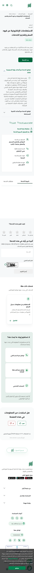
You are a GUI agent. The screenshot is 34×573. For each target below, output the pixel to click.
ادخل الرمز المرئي (28, 260)
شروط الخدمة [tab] (25, 181)
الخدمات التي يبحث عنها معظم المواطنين (21, 289)
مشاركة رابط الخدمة (23, 129)
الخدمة (30, 27)
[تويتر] (19, 540)
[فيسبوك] (15, 540)
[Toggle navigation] (3, 5)
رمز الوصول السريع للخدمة (21, 132)
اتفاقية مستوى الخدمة (25, 122)
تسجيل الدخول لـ (19, 450)
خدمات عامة (12, 13)
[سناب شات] (10, 540)
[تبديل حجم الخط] (17, 518)
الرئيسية (30, 13)
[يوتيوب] (24, 540)
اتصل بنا (13, 122)
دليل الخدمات (21, 13)
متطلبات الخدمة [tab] (8, 181)
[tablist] (17, 181)
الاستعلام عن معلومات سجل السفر (20, 305)
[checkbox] (22, 423)
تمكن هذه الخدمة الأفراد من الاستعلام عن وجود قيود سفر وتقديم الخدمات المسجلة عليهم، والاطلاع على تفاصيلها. (17, 49)
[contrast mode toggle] (21, 518)
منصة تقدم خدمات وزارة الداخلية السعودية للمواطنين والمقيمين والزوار (17, 470)
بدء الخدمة (25, 59)
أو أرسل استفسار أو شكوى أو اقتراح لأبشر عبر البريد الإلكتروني (18, 397)
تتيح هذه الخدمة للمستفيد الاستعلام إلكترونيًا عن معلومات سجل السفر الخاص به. (20, 312)
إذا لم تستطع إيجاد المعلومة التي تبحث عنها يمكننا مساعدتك (17, 343)
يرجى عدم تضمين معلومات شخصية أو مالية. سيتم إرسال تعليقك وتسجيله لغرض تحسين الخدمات (17, 245)
